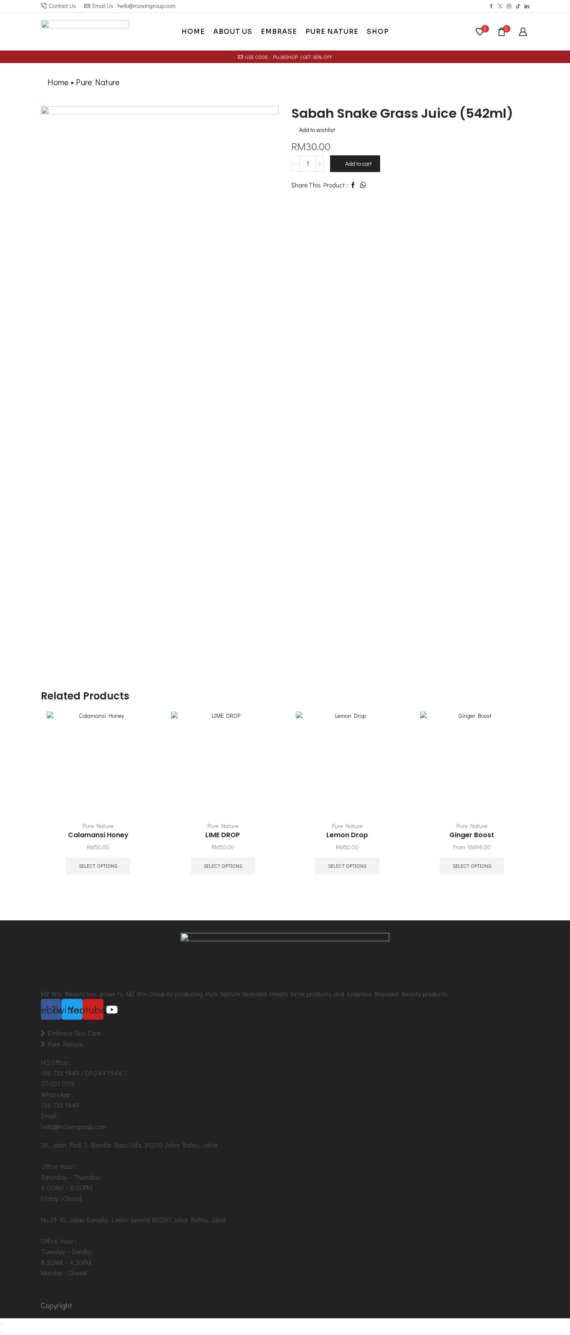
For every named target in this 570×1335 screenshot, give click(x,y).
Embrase (279, 31)
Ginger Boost (471, 835)
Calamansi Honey (98, 835)
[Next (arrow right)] (4, 1333)
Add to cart (358, 163)
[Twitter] (500, 6)
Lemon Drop (347, 835)
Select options (98, 866)
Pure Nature (331, 31)
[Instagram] (509, 6)
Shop (378, 31)
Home (193, 31)
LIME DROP (222, 835)
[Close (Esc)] (1, 1324)
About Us (232, 31)
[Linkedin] (527, 6)
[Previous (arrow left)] (1, 1333)
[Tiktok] (518, 6)
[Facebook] (491, 6)
